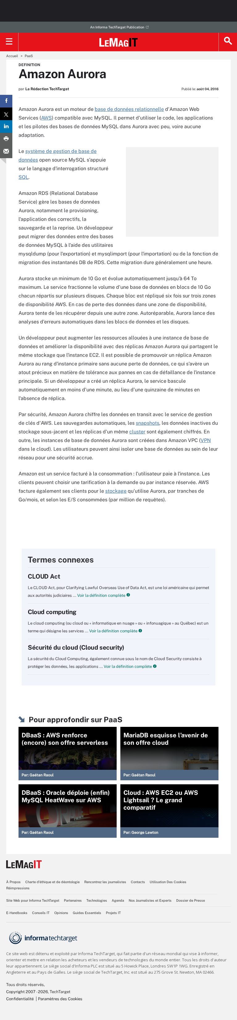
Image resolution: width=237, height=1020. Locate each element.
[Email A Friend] (6, 151)
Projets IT (113, 913)
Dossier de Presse (190, 900)
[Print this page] (6, 139)
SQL (23, 177)
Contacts (138, 882)
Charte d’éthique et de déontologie (52, 882)
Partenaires (73, 900)
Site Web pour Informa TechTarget (32, 900)
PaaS (29, 56)
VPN (206, 440)
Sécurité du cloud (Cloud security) (76, 647)
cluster (137, 432)
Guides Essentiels (87, 913)
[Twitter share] (6, 113)
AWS (46, 118)
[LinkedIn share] (6, 126)
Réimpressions (18, 888)
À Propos (13, 882)
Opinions (61, 913)
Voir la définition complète (100, 595)
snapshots (147, 423)
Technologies (96, 900)
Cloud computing (52, 612)
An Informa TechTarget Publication (117, 27)
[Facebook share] (6, 101)
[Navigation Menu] (9, 42)
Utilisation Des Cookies (168, 882)
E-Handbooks (16, 913)
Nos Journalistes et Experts (150, 900)
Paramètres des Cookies (60, 999)
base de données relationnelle (129, 109)
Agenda (118, 900)
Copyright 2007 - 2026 (27, 991)
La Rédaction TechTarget (47, 89)
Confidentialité (20, 999)
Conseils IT (41, 913)
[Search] (227, 42)
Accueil (12, 56)
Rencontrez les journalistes (105, 882)
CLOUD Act (44, 576)
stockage (116, 491)
